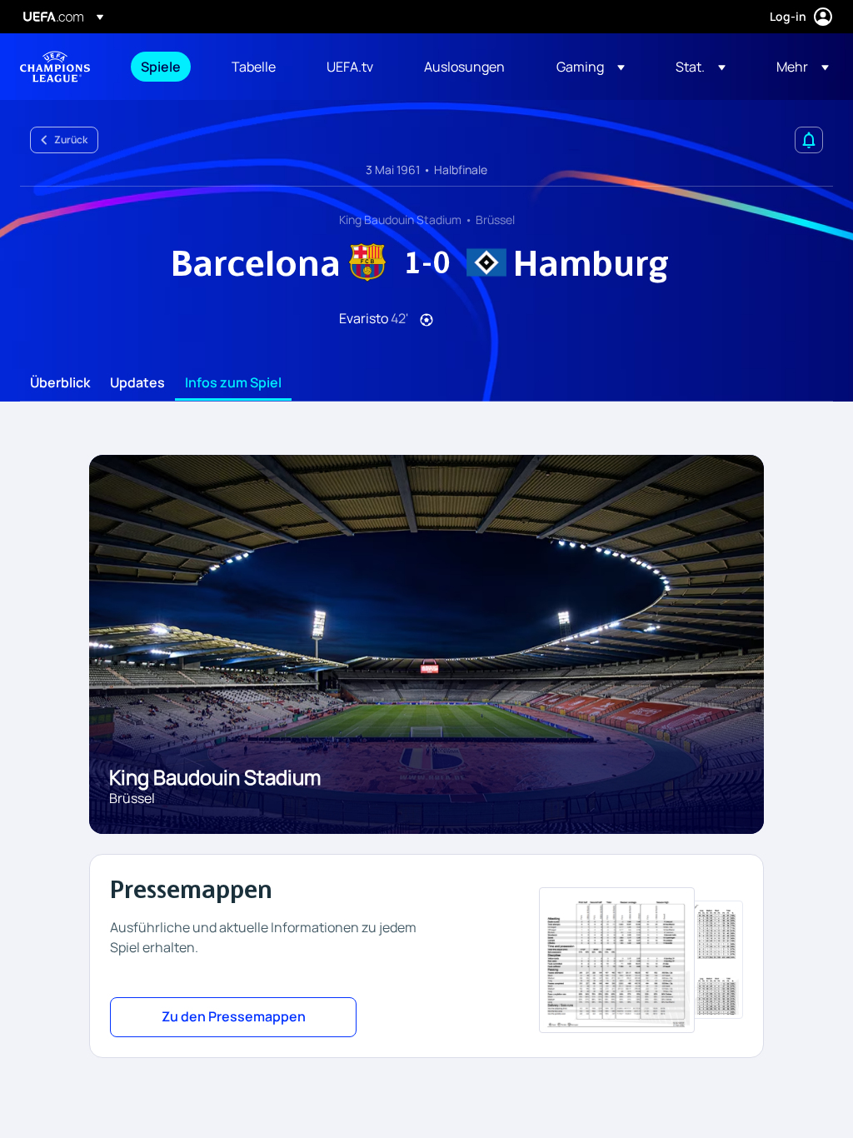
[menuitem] (165, 66)
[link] (161, 66)
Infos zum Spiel (233, 383)
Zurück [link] (70, 139)
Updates (137, 383)
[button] (591, 66)
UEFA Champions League (55, 66)
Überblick (60, 383)
